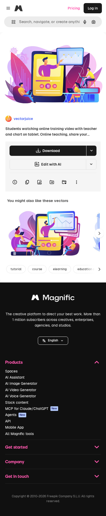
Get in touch (17, 476)
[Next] (99, 233)
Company (14, 461)
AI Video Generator (20, 390)
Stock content (16, 402)
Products (14, 362)
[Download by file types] (91, 151)
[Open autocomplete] (11, 22)
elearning (60, 269)
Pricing (74, 8)
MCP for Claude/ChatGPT (31, 408)
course (37, 269)
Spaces (11, 371)
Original (33, 44)
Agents (15, 414)
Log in (93, 8)
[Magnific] (53, 299)
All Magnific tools (19, 433)
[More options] (76, 182)
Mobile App (14, 427)
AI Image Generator (21, 383)
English (53, 340)
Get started (16, 447)
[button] (53, 341)
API (8, 421)
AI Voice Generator (20, 396)
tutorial (16, 269)
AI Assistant (14, 377)
